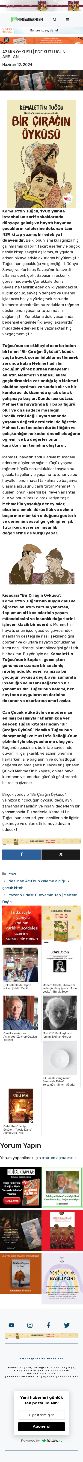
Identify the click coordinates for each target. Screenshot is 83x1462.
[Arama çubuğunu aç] (54, 20)
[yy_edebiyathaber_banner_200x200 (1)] (61, 943)
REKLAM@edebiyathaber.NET (41, 1359)
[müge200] (21, 1206)
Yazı (12, 874)
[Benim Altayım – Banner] (21, 1292)
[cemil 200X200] (62, 1206)
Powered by (30, 1440)
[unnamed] (22, 943)
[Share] (21, 855)
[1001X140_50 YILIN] (41, 10)
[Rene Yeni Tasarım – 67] (62, 1303)
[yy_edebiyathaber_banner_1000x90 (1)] (41, 844)
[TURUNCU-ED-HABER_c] (41, 32)
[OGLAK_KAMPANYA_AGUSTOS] (62, 1249)
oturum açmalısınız (59, 1157)
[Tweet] (61, 855)
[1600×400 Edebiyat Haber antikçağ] (41, 89)
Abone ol (41, 1426)
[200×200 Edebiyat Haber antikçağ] (21, 1249)
